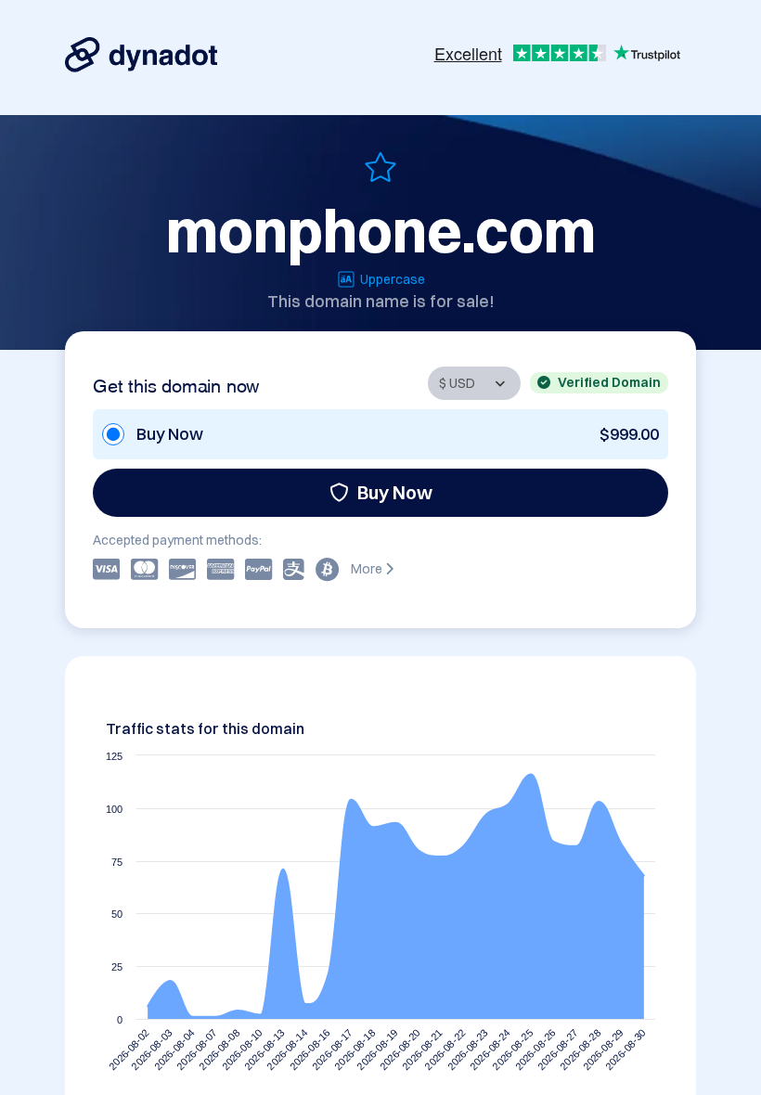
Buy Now (394, 492)
